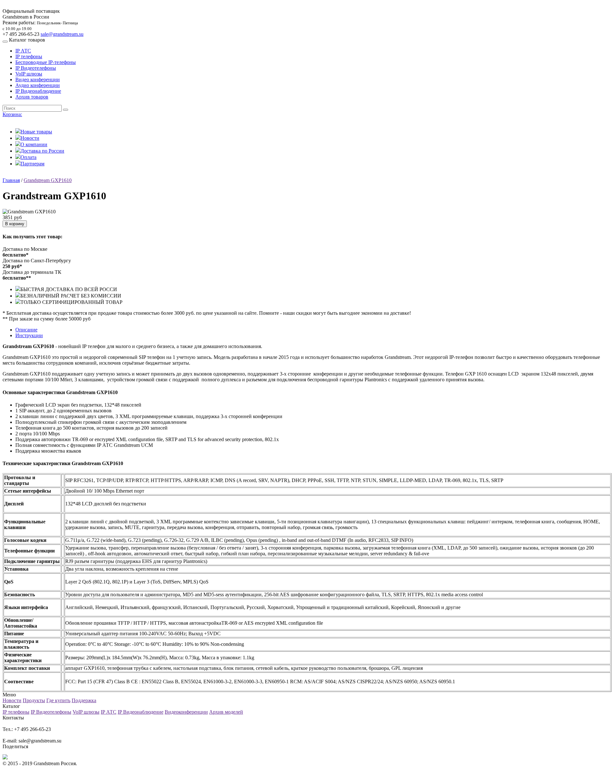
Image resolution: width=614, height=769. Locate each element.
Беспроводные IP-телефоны (45, 62)
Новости (29, 138)
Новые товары (36, 131)
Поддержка (84, 700)
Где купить (58, 700)
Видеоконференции (186, 712)
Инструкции (29, 335)
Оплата (28, 157)
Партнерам (32, 163)
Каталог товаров (27, 40)
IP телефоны (28, 56)
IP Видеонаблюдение (38, 91)
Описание (26, 329)
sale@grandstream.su (62, 34)
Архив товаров (31, 96)
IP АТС (23, 50)
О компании (33, 144)
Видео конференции (37, 79)
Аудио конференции (37, 85)
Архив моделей (226, 712)
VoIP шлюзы (28, 73)
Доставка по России (42, 151)
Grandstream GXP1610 (48, 180)
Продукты (34, 700)
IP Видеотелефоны (35, 68)
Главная (11, 180)
